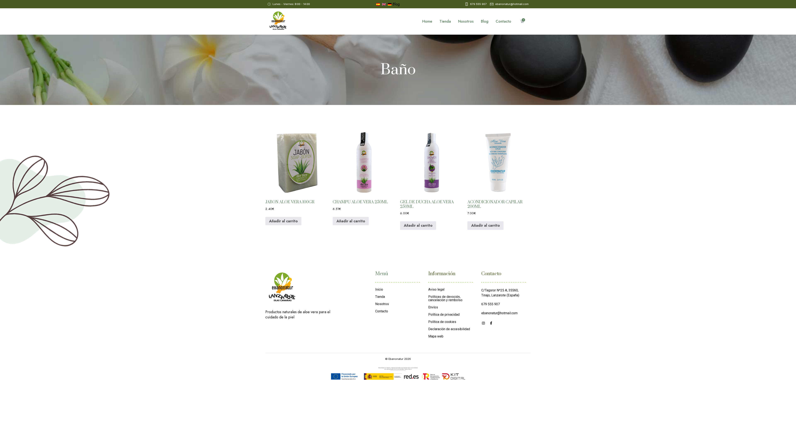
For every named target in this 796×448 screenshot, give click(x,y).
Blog (396, 4)
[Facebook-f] (491, 323)
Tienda (445, 21)
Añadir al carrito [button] (283, 221)
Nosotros (466, 21)
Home (427, 21)
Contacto (503, 21)
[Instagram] (483, 323)
